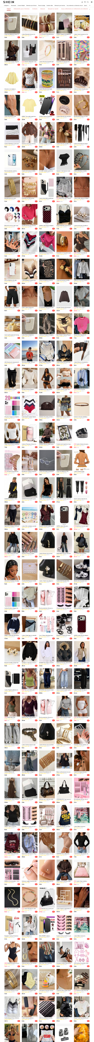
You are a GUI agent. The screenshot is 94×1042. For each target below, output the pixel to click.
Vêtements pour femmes (31, 5)
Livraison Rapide (21, 5)
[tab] (8, 9)
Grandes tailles (50, 5)
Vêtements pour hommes (59, 5)
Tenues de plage (41, 5)
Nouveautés (13, 5)
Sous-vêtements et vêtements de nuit (75, 5)
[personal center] (82, 2)
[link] (12, 23)
